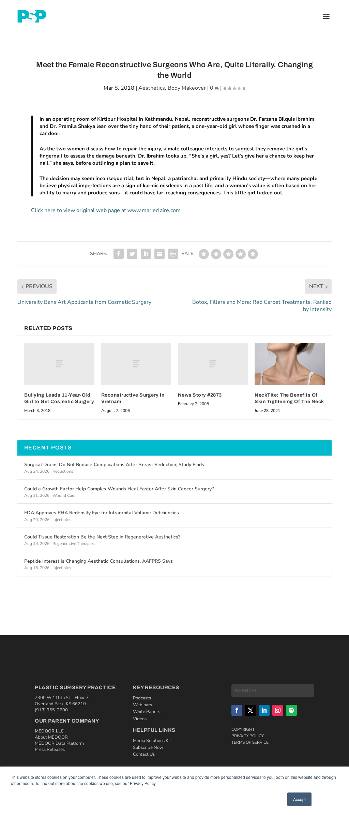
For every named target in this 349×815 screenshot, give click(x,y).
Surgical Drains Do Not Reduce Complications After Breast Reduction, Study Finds (114, 464)
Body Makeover (187, 88)
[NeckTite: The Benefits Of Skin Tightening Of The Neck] (289, 364)
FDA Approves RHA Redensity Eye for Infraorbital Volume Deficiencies (101, 512)
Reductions (62, 471)
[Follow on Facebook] (236, 710)
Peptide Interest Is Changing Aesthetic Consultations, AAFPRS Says (98, 561)
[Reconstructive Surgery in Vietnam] (136, 364)
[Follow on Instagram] (277, 710)
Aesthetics (151, 88)
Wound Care (63, 495)
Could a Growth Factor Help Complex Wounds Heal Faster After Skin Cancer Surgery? (119, 489)
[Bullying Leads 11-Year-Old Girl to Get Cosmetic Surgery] (59, 364)
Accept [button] (299, 799)
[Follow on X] (250, 710)
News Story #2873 (200, 395)
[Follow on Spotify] (291, 710)
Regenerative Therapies (73, 543)
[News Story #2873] (213, 364)
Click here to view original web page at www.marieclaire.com (106, 210)
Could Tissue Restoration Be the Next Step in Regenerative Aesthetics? (102, 537)
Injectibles (61, 519)
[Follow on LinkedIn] (264, 710)
